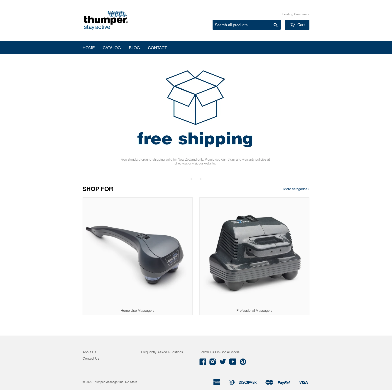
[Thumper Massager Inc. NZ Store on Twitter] (222, 363)
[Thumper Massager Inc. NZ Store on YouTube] (232, 363)
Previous (92, 117)
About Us (89, 351)
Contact (157, 47)
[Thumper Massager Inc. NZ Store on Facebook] (202, 363)
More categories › (296, 188)
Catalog (112, 47)
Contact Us (91, 358)
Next (300, 117)
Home (89, 47)
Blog (134, 47)
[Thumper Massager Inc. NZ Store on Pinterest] (243, 363)
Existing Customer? (295, 14)
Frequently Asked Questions (162, 351)
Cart (300, 24)
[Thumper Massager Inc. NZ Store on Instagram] (212, 363)
